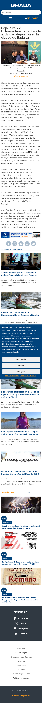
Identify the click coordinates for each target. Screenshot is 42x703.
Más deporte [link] (26, 73)
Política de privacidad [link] (28, 375)
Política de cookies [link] (12, 375)
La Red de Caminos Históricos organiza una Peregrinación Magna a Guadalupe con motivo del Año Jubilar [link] (20, 600)
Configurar (21, 371)
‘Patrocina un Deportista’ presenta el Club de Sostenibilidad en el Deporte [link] (19, 274)
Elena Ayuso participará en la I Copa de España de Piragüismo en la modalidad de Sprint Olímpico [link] (20, 394)
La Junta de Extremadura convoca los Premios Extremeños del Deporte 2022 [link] (20, 472)
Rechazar (21, 365)
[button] (10, 18)
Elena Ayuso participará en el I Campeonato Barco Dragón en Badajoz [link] (20, 313)
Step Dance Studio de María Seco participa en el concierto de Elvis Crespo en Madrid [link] (21, 527)
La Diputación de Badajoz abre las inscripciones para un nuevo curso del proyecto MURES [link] (21, 563)
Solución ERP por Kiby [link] (21, 696)
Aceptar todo (21, 359)
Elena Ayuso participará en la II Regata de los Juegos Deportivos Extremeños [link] (20, 433)
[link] (21, 5)
